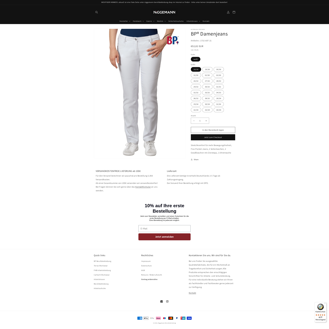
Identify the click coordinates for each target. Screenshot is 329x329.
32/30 (207, 75)
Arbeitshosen (99, 279)
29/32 (196, 87)
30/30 (218, 69)
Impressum (146, 261)
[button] (96, 12)
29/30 (207, 69)
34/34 (218, 110)
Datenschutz (146, 266)
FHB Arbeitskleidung (102, 270)
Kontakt (192, 293)
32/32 (196, 92)
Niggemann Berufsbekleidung (167, 323)
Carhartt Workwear (102, 275)
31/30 (196, 75)
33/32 (207, 92)
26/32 (196, 81)
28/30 (196, 69)
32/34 (196, 110)
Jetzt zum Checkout (213, 137)
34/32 (218, 92)
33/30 (218, 75)
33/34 (207, 110)
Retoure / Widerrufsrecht (151, 275)
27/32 (207, 81)
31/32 (218, 87)
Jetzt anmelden (164, 237)
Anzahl (193, 116)
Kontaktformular (143, 186)
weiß (196, 59)
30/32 (207, 87)
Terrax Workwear (101, 266)
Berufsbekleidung (101, 284)
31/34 (218, 104)
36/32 (196, 98)
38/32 (207, 98)
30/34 (207, 104)
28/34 (218, 98)
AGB (143, 270)
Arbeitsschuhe (100, 288)
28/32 (218, 81)
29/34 (196, 104)
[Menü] (324, 303)
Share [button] (196, 159)
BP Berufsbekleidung (102, 261)
